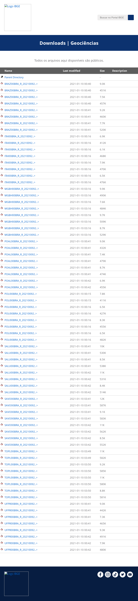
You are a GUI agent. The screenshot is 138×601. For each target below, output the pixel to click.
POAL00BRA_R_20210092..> (21, 241)
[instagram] (108, 576)
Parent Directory (14, 77)
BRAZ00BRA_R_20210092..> (21, 83)
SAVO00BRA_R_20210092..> (21, 398)
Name (8, 70)
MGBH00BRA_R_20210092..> (22, 188)
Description (119, 70)
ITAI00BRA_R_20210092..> (20, 136)
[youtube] (130, 576)
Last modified (71, 70)
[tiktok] (115, 576)
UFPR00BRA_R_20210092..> (21, 503)
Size (102, 70)
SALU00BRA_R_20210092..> (21, 346)
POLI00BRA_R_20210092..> (21, 293)
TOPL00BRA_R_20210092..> (21, 451)
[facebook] (100, 576)
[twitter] (123, 576)
